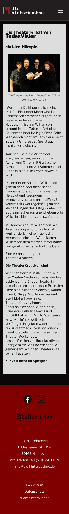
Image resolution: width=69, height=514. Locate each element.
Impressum (34, 485)
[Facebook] (28, 399)
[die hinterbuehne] (23, 13)
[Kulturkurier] (34, 416)
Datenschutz (34, 491)
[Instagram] (41, 399)
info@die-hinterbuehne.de (35, 466)
